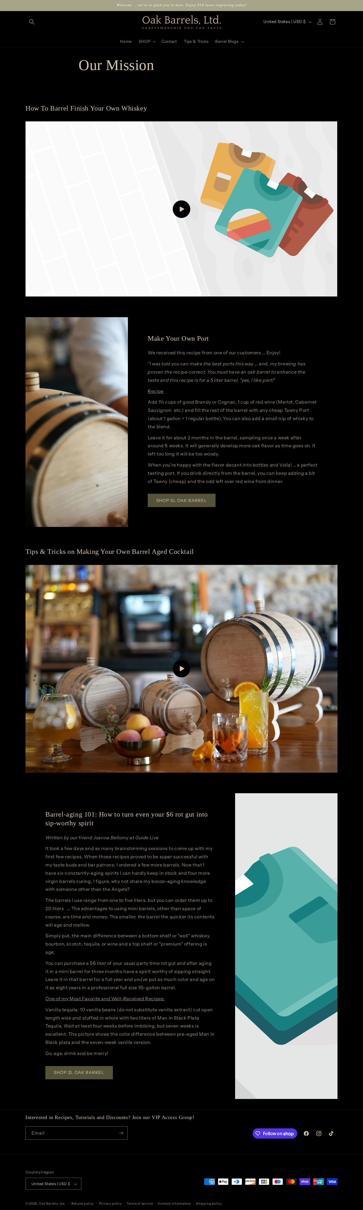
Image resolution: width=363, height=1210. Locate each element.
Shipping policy (209, 1203)
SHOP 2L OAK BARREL (79, 1072)
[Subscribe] (121, 1133)
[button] (32, 22)
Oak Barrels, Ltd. (52, 1204)
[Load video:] (181, 209)
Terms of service (140, 1203)
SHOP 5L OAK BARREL (181, 500)
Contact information (174, 1203)
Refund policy (82, 1203)
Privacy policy (110, 1203)
